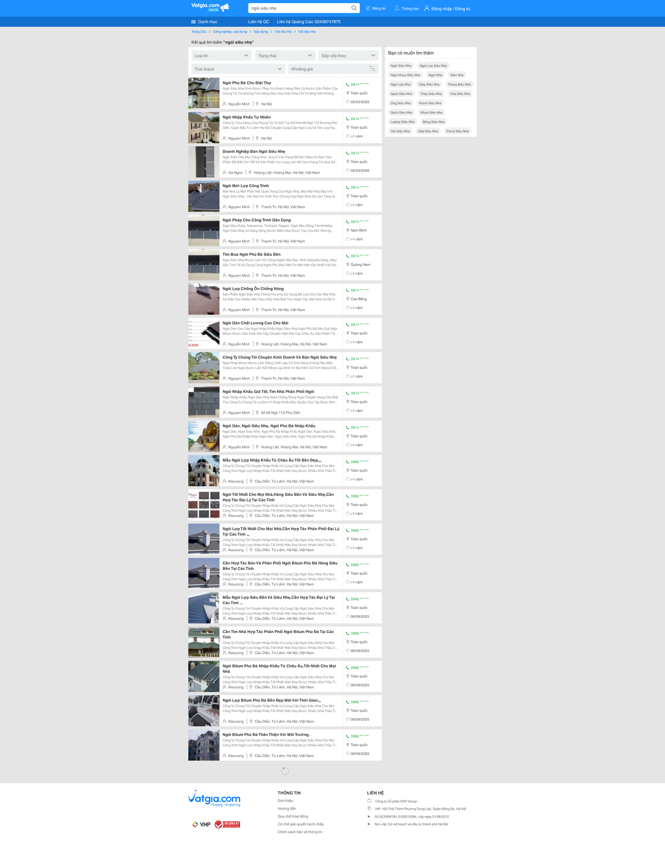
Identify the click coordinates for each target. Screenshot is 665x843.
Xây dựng (261, 31)
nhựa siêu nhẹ (432, 112)
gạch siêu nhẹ (401, 93)
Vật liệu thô (283, 31)
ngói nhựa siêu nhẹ (405, 75)
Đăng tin (379, 8)
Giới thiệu (285, 800)
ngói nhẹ (435, 75)
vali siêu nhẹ (400, 131)
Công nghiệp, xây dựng (230, 31)
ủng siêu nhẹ (401, 103)
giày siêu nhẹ (429, 84)
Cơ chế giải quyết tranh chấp (301, 823)
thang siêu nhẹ (459, 84)
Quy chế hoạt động (293, 816)
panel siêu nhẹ (430, 103)
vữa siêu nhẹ (460, 93)
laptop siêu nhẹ (403, 121)
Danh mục (207, 21)
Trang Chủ (198, 31)
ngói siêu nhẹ (401, 65)
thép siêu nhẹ (431, 93)
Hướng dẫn (287, 808)
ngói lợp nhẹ (401, 84)
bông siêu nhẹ (433, 121)
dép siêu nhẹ (428, 131)
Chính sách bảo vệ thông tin (300, 831)
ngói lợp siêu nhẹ (433, 65)
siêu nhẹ (457, 75)
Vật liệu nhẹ (307, 31)
